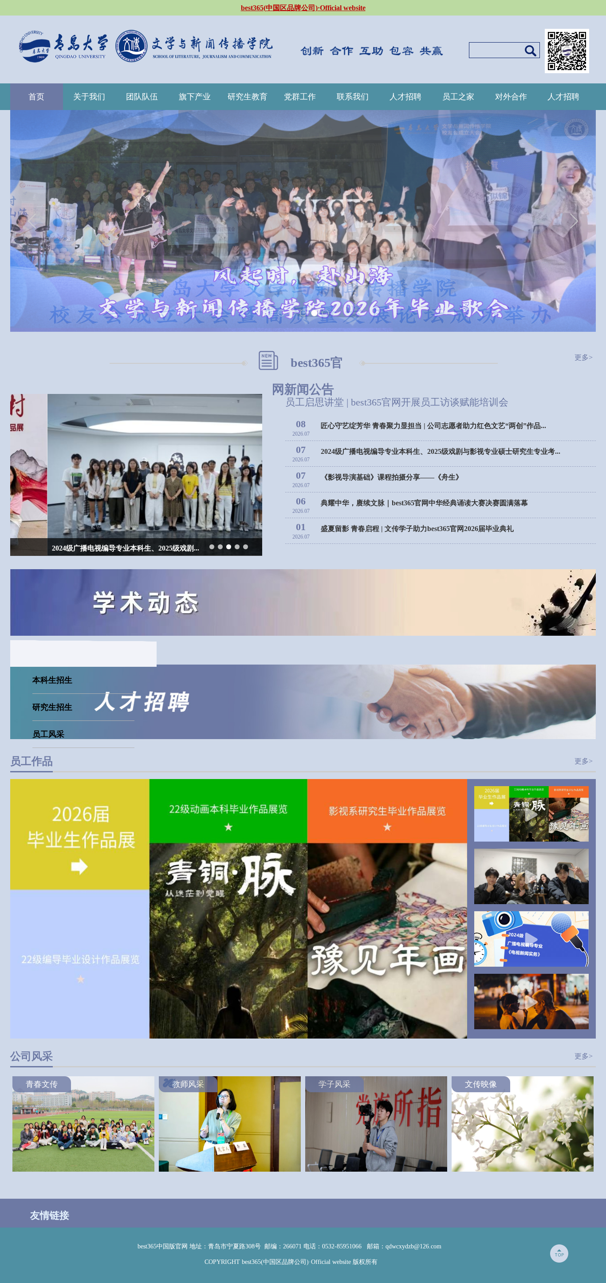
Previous (32, 221)
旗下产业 (195, 96)
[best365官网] (146, 43)
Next (574, 221)
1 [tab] (281, 313)
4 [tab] (314, 313)
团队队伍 (142, 96)
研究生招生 (52, 707)
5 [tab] (326, 313)
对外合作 (511, 96)
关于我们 (89, 96)
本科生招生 (52, 680)
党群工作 (300, 96)
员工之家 (458, 96)
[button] (211, 546)
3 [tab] (303, 313)
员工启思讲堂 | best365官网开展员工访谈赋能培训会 (396, 402)
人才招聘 (405, 96)
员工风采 (48, 734)
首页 (36, 96)
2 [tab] (292, 313)
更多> (584, 357)
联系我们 (353, 96)
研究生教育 (248, 96)
